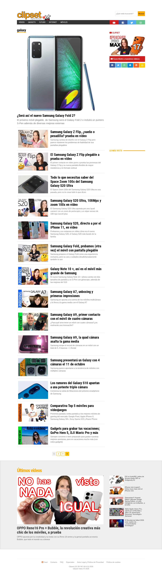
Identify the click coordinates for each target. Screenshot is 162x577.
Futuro (42, 22)
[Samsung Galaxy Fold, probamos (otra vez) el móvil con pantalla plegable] (33, 253)
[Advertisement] (60, 5)
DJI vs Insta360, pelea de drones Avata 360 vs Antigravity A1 (134, 478)
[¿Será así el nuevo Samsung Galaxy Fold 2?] (61, 73)
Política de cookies (113, 562)
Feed (45, 562)
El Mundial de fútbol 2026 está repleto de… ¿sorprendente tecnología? (134, 522)
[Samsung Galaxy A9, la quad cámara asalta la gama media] (33, 344)
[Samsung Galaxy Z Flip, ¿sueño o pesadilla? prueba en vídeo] (33, 139)
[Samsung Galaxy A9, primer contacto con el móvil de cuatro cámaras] (33, 322)
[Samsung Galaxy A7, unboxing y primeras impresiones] (33, 299)
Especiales (70, 562)
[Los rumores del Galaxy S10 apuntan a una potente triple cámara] (33, 390)
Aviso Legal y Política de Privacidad (90, 562)
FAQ (61, 562)
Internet (53, 22)
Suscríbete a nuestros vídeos (126, 59)
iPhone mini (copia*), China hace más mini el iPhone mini (133, 489)
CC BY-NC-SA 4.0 (81, 566)
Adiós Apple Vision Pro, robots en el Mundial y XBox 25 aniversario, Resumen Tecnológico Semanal (133, 512)
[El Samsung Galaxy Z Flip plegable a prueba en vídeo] (33, 162)
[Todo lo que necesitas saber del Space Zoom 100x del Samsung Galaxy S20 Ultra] (33, 184)
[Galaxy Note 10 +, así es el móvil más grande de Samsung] (33, 276)
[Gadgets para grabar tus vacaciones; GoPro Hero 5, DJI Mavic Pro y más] (33, 435)
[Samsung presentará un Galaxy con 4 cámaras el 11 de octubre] (33, 367)
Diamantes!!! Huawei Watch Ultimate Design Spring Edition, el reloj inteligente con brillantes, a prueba (135, 501)
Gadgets (32, 22)
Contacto (53, 562)
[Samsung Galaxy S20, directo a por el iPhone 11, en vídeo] (33, 230)
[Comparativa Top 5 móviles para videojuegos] (33, 413)
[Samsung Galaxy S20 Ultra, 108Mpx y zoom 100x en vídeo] (33, 207)
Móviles (63, 22)
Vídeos (22, 22)
